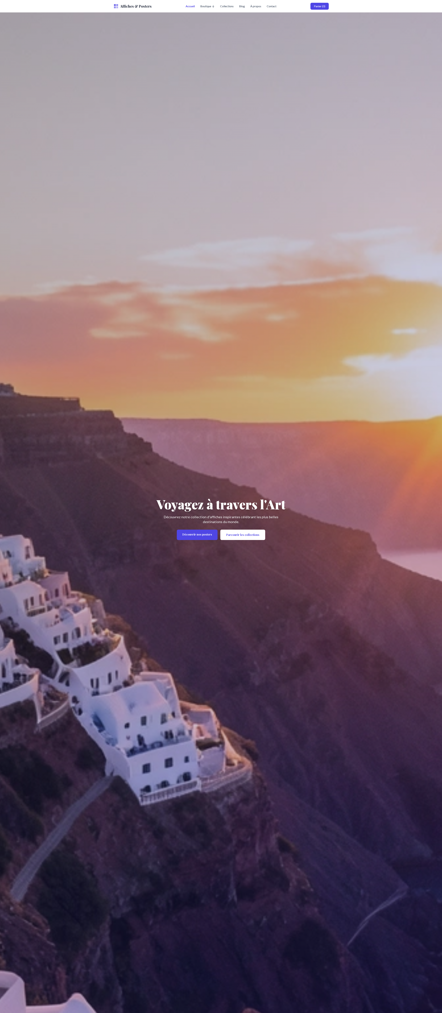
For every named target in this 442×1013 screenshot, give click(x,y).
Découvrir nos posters (197, 534)
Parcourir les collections (242, 535)
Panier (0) (319, 6)
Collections (227, 6)
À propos (255, 6)
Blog (242, 6)
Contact (271, 6)
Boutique (205, 6)
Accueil (190, 6)
